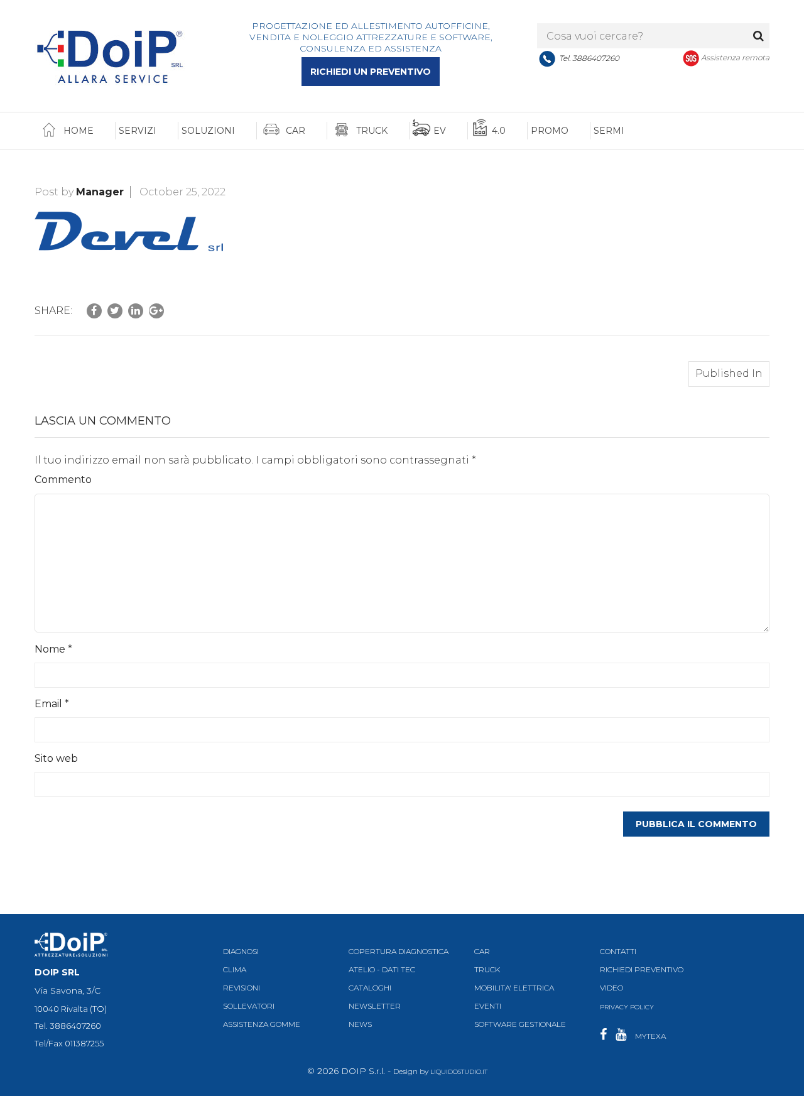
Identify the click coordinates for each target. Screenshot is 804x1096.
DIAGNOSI (241, 951)
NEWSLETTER (375, 1006)
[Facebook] (94, 310)
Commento (63, 480)
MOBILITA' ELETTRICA (514, 987)
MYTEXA (650, 1036)
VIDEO (611, 987)
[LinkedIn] (135, 310)
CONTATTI (618, 951)
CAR (482, 951)
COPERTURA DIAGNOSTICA (398, 951)
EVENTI (487, 1006)
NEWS (360, 1024)
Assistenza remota (735, 57)
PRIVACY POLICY (627, 1007)
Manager (100, 192)
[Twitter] (114, 310)
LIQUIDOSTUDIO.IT (458, 1072)
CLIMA (234, 969)
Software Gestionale (520, 1024)
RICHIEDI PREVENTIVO (641, 969)
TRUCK (487, 969)
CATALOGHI (370, 987)
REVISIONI (241, 987)
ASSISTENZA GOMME (261, 1024)
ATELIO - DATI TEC (382, 969)
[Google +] (156, 310)
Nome (53, 649)
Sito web (56, 758)
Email (52, 704)
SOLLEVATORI (248, 1006)
